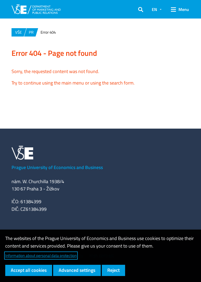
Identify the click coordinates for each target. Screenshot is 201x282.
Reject (113, 270)
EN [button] (154, 9)
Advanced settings (77, 270)
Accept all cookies (29, 270)
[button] (140, 9)
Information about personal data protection (41, 256)
